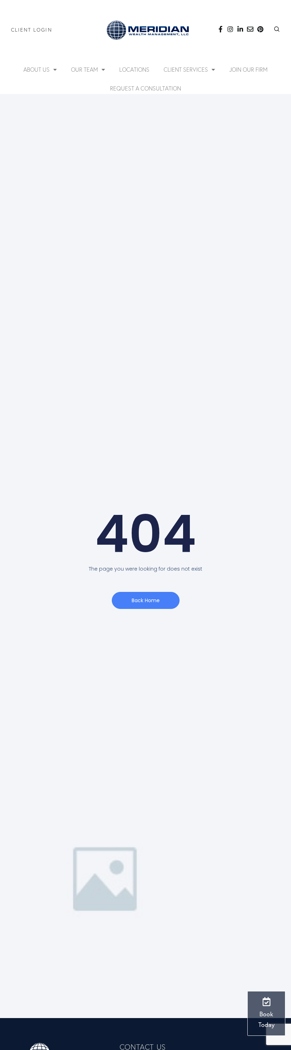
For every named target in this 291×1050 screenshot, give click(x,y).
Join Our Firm (248, 69)
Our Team (84, 69)
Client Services (186, 69)
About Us (36, 69)
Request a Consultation (145, 88)
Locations (134, 69)
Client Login (31, 30)
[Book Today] (266, 1001)
